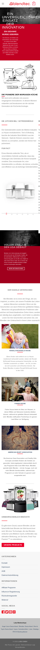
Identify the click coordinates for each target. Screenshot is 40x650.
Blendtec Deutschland (26, 626)
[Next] (9, 220)
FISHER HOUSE (20, 403)
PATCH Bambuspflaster (20, 632)
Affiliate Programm (9, 587)
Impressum (6, 567)
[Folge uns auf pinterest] (10, 612)
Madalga (36, 629)
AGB (3, 571)
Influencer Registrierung (11, 592)
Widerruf (5, 600)
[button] (3, 3)
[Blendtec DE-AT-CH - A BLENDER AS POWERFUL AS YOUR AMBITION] (20, 4)
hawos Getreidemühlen (21, 629)
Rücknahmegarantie (9, 596)
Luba (30, 629)
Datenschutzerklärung (10, 575)
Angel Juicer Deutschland (10, 626)
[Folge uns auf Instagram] (14, 612)
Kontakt (4, 563)
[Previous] (4, 220)
